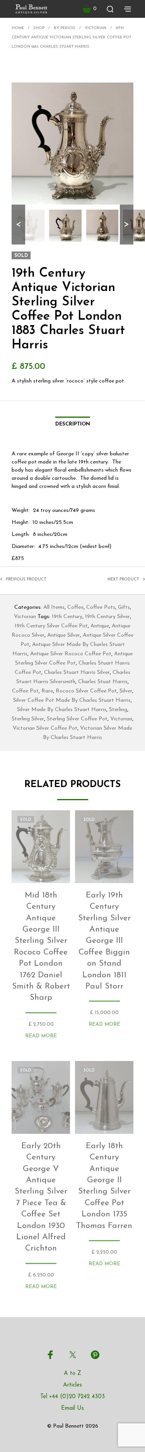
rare (47, 691)
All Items (54, 607)
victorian (121, 719)
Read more (41, 1036)
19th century (67, 617)
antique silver (63, 635)
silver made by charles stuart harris (61, 710)
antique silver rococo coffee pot (70, 654)
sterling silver (28, 719)
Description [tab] (72, 424)
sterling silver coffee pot (77, 719)
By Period (64, 28)
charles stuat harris (103, 682)
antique (99, 626)
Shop (38, 28)
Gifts (124, 607)
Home (18, 28)
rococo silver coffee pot (86, 691)
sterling (118, 710)
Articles (72, 1385)
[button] (90, 9)
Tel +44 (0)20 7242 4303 (72, 1397)
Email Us (72, 1408)
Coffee (75, 607)
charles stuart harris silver (77, 672)
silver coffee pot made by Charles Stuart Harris (72, 700)
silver (125, 691)
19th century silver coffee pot (51, 626)
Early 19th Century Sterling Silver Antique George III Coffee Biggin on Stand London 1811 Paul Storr (104, 940)
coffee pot (25, 691)
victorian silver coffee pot (45, 728)
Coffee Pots (100, 607)
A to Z (72, 1373)
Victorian (95, 28)
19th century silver (107, 617)
